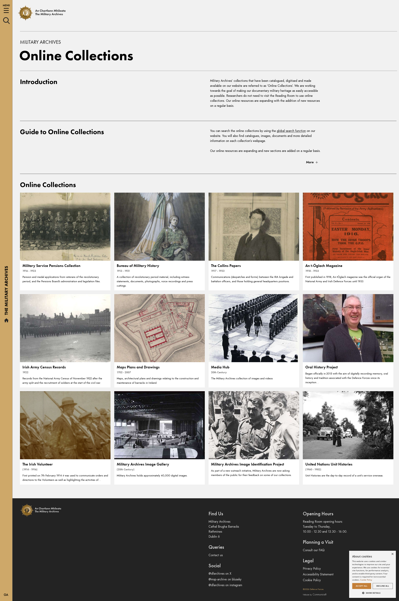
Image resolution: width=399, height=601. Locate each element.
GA (6, 595)
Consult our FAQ (313, 550)
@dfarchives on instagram (225, 585)
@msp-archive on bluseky (225, 579)
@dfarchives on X (220, 573)
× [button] (392, 554)
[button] (372, 593)
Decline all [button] (382, 586)
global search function (291, 131)
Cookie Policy (312, 580)
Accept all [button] (362, 586)
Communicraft (314, 594)
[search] (6, 20)
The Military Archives (6, 291)
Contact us (216, 555)
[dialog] (372, 574)
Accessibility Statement (318, 574)
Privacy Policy (312, 568)
